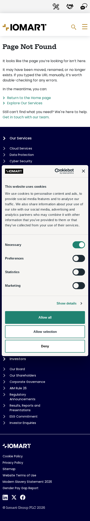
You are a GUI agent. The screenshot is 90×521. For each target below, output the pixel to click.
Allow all (45, 317)
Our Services (21, 138)
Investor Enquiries (23, 423)
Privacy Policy (13, 462)
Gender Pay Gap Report (20, 488)
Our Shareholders (23, 375)
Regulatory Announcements (22, 396)
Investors (18, 358)
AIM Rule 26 (18, 388)
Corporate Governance (27, 382)
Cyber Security (21, 161)
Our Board (17, 369)
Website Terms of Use (19, 475)
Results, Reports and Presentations (25, 407)
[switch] (79, 258)
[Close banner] (83, 171)
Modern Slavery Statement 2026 (27, 482)
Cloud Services (21, 148)
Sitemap (9, 469)
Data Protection (22, 155)
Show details (66, 303)
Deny (45, 346)
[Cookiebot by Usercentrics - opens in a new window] (56, 171)
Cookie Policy (13, 456)
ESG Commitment (24, 416)
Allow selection (45, 332)
